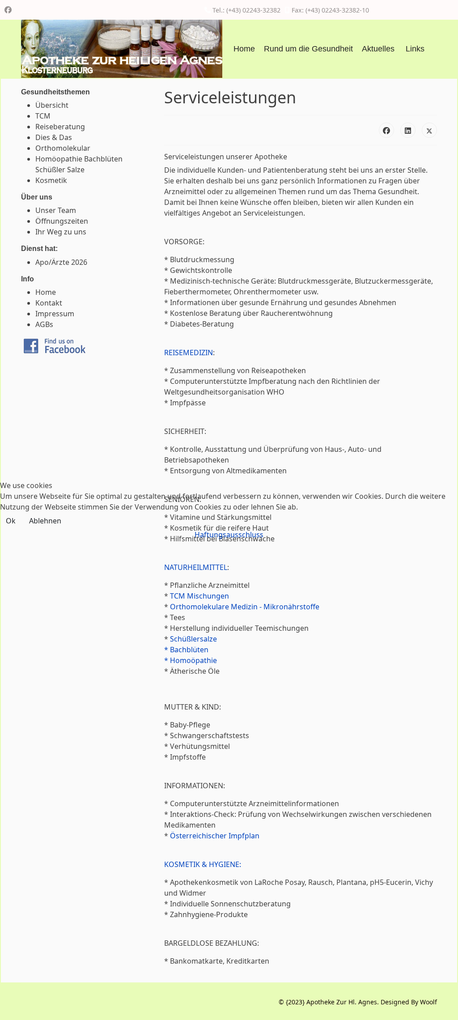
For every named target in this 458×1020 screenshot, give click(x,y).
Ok (11, 521)
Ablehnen (45, 521)
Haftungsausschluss (229, 535)
